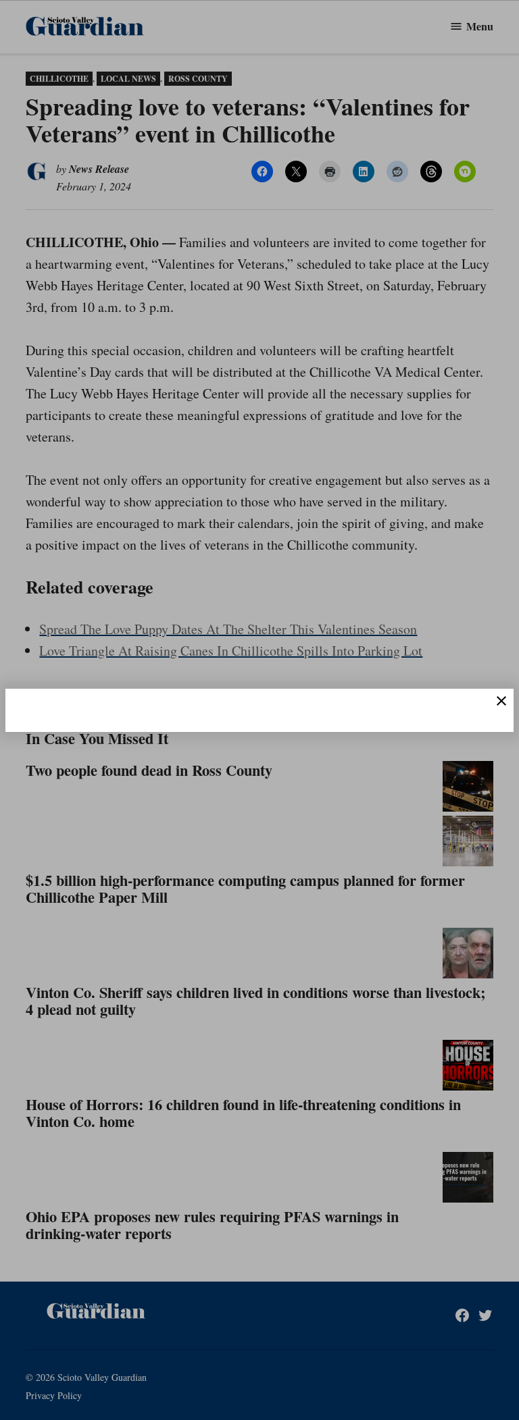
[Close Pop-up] (501, 701)
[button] (259, 710)
